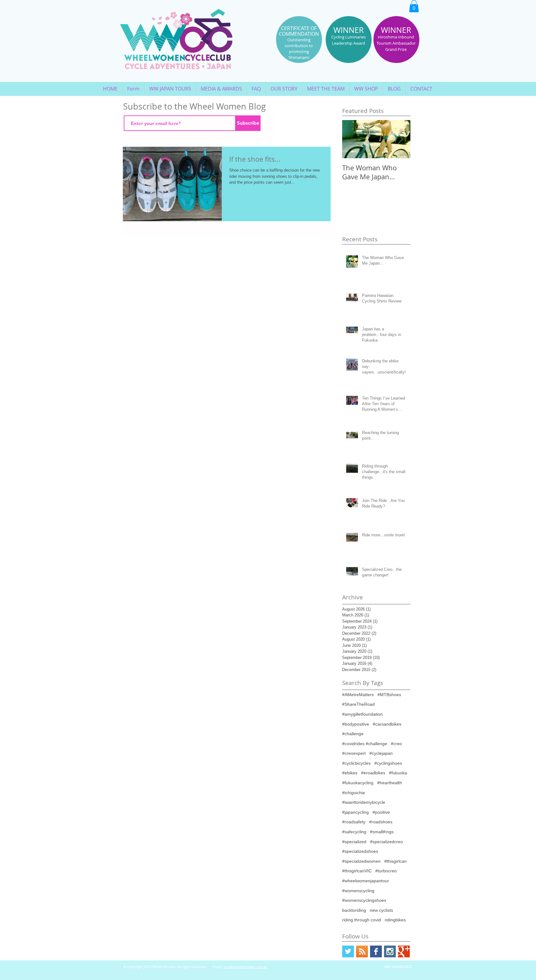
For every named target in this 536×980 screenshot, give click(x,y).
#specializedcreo (386, 841)
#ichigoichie (353, 792)
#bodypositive (355, 724)
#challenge (353, 733)
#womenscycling (358, 890)
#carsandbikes (387, 724)
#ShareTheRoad (358, 704)
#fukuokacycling (357, 782)
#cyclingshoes (388, 763)
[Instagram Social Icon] (390, 951)
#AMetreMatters (358, 694)
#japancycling (355, 812)
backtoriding (354, 910)
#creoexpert (354, 753)
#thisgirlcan (395, 861)
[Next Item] (400, 139)
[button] (414, 6)
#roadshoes (380, 821)
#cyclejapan (381, 753)
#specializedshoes (360, 851)
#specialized (354, 841)
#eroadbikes (373, 772)
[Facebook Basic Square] (376, 951)
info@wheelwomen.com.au (245, 966)
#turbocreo (386, 870)
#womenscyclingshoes (364, 900)
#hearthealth (389, 782)
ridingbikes (395, 919)
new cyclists (381, 910)
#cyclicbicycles (356, 763)
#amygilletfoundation (362, 714)
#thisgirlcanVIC (357, 870)
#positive (381, 812)
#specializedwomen (361, 861)
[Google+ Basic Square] (404, 951)
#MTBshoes (389, 694)
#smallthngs (382, 831)
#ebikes (349, 772)
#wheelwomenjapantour (365, 880)
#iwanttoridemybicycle (363, 802)
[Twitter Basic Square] (348, 951)
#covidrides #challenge (364, 743)
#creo (396, 743)
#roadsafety (353, 821)
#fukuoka (398, 772)
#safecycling (354, 831)
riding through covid (361, 919)
